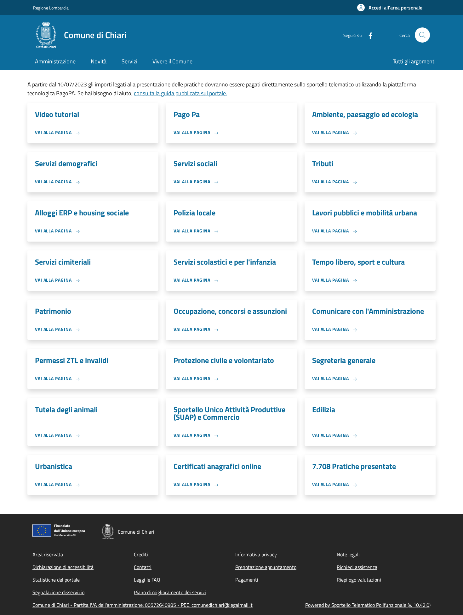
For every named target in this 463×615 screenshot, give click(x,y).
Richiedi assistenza (357, 567)
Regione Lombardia (51, 7)
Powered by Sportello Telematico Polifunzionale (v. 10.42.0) (368, 605)
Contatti (142, 567)
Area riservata (47, 554)
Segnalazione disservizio (58, 592)
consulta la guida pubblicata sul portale (180, 93)
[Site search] (422, 35)
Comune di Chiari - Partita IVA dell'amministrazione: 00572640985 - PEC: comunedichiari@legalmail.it (142, 605)
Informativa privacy (256, 554)
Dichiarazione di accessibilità (63, 567)
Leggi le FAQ (147, 579)
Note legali (348, 554)
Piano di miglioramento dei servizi (170, 592)
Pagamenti (246, 579)
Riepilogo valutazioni (359, 579)
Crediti (141, 554)
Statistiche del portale (56, 579)
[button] (390, 7)
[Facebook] (368, 35)
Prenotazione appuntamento (265, 567)
